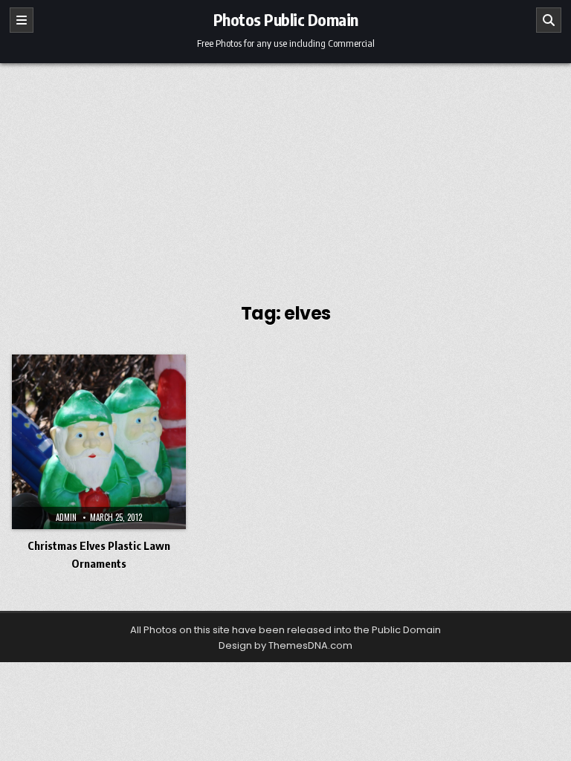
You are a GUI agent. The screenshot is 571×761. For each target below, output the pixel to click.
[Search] (548, 20)
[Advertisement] (285, 175)
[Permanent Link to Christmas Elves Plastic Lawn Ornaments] (99, 441)
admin (66, 517)
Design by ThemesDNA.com (285, 645)
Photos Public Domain (285, 19)
